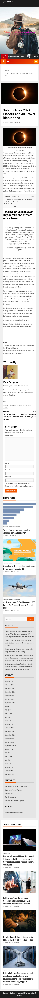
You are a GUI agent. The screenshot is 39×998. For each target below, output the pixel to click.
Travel (5, 407)
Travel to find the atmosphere (11, 106)
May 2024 (8, 760)
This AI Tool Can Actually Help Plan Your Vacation (11, 415)
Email (7, 470)
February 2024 (9, 771)
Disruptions (13, 405)
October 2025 (9, 699)
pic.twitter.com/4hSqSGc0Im (19, 244)
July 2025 (8, 710)
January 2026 (9, 688)
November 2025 (10, 696)
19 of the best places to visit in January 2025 (28, 414)
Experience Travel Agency (13, 790)
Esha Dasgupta (13, 206)
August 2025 (9, 706)
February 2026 (9, 685)
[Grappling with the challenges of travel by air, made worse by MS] (19, 550)
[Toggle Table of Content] (31, 196)
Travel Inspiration (10, 797)
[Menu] (8, 61)
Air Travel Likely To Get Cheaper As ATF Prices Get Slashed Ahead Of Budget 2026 (19, 605)
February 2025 (9, 728)
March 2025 (9, 724)
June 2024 (8, 756)
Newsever (28, 993)
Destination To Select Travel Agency (17, 786)
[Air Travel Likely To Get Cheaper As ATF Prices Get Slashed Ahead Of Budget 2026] (19, 586)
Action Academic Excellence (14, 813)
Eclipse (19, 405)
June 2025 (8, 713)
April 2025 (8, 721)
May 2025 (8, 717)
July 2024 (8, 753)
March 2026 (9, 681)
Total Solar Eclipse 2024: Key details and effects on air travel (19, 200)
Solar (29, 405)
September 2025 (10, 703)
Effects (25, 405)
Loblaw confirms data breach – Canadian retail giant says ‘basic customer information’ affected (19, 642)
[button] (8, 61)
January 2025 (9, 731)
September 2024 (10, 746)
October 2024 (9, 742)
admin (6, 122)
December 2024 (10, 735)
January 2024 (9, 774)
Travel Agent (9, 793)
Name (7, 463)
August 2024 (9, 749)
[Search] (33, 61)
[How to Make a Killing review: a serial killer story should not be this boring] (19, 921)
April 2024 (8, 764)
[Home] (4, 61)
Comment (9, 436)
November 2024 (10, 739)
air (7, 405)
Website (8, 477)
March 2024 (9, 767)
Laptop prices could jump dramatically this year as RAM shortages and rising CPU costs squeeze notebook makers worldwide (19, 634)
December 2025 (10, 692)
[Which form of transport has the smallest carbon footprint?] (19, 514)
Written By (9, 204)
